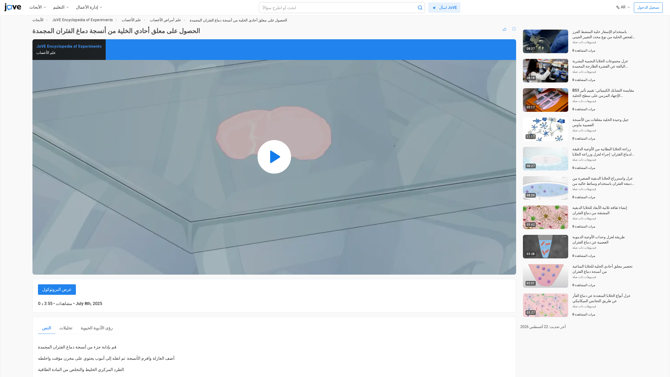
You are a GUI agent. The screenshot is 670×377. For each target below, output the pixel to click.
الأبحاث (37, 20)
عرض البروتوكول (57, 289)
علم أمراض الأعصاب (165, 20)
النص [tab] (46, 327)
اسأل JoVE (448, 7)
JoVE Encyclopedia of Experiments (82, 20)
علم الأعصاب (131, 20)
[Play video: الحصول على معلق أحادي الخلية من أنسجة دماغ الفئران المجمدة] (274, 157)
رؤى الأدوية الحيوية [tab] (97, 327)
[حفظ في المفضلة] (514, 29)
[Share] (504, 29)
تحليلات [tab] (65, 327)
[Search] (420, 7)
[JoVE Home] (12, 7)
